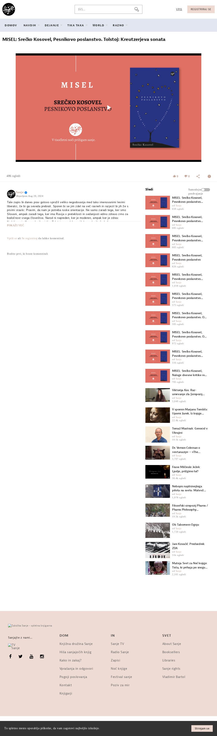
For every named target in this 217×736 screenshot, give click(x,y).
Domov (11, 25)
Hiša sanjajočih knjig (76, 652)
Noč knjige (119, 669)
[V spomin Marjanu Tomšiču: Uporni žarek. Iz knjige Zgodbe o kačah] (157, 415)
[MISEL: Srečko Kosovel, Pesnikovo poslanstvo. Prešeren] (157, 279)
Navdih (30, 25)
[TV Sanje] (16, 646)
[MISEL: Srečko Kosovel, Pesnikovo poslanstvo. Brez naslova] (157, 356)
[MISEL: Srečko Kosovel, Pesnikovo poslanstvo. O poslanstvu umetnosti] (157, 337)
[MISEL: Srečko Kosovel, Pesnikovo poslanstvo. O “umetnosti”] (157, 318)
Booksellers (171, 652)
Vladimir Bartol (173, 677)
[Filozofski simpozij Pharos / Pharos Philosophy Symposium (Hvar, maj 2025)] (157, 510)
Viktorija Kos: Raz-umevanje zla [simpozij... (188, 392)
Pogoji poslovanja (73, 677)
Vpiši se (12, 238)
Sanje (20, 192)
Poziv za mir (120, 685)
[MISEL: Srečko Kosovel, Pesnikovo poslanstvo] (157, 260)
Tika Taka (75, 25)
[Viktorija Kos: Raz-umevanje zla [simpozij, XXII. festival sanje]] (157, 395)
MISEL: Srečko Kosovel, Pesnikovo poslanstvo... (187, 200)
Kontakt (66, 685)
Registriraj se (201, 9)
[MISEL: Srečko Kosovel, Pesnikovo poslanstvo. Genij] (157, 222)
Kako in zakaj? (71, 660)
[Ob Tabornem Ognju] (157, 530)
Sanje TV (117, 644)
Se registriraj (30, 238)
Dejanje (52, 25)
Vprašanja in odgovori (76, 669)
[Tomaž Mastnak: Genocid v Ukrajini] (157, 434)
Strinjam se (202, 728)
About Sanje (171, 644)
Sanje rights (171, 669)
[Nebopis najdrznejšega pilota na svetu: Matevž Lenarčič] (157, 491)
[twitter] (20, 656)
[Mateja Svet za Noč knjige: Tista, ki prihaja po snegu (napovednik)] (157, 568)
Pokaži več (15, 225)
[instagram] (42, 656)
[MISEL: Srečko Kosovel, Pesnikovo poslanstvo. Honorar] (157, 203)
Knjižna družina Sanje (76, 644)
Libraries (168, 660)
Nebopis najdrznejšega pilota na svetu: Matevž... (189, 488)
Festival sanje (121, 677)
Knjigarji (66, 694)
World (98, 25)
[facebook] (10, 656)
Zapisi (115, 660)
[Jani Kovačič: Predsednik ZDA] (157, 550)
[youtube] (31, 656)
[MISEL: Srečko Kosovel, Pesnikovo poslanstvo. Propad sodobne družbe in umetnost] (157, 299)
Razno (118, 25)
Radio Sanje (120, 652)
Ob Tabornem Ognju (185, 524)
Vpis (179, 9)
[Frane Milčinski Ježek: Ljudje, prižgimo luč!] (157, 472)
